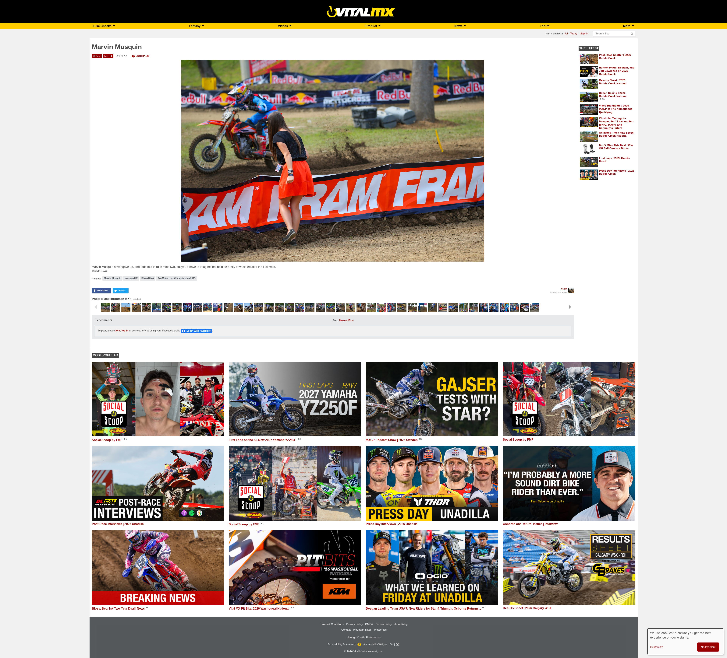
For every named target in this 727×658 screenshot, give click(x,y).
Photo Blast (147, 278)
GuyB (564, 289)
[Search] (632, 34)
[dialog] (685, 641)
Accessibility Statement (341, 644)
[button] (333, 161)
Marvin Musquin (112, 278)
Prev (98, 56)
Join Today (570, 33)
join (117, 330)
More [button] (627, 26)
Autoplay (143, 56)
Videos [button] (283, 26)
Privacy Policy (354, 624)
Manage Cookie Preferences (363, 637)
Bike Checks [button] (102, 26)
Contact (346, 629)
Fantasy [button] (195, 26)
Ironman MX (131, 278)
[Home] (361, 11)
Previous (96, 307)
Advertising (401, 624)
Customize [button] (656, 647)
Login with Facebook (198, 330)
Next (106, 56)
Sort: (335, 320)
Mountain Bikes (362, 629)
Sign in (584, 33)
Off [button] (397, 644)
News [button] (458, 26)
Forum (544, 26)
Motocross (380, 629)
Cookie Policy (384, 624)
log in (125, 330)
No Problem (708, 647)
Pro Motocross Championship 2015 (177, 278)
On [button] (391, 644)
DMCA (369, 624)
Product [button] (371, 26)
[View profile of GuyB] (571, 290)
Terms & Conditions (332, 624)
